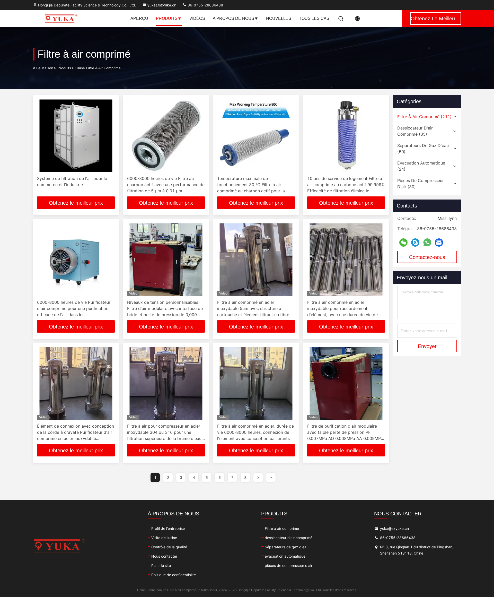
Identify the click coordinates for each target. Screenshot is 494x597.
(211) (424, 116)
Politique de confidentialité (173, 575)
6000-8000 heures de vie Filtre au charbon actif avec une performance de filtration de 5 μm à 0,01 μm (166, 184)
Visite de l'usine (164, 537)
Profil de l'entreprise (168, 528)
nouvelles (278, 18)
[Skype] (415, 243)
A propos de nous (233, 18)
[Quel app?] (427, 242)
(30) (420, 183)
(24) (421, 166)
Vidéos (197, 18)
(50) (423, 148)
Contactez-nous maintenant (427, 258)
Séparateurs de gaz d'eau (286, 547)
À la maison (43, 68)
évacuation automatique (285, 556)
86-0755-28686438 (205, 5)
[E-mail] (439, 243)
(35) (415, 131)
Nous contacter (164, 556)
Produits (167, 18)
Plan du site (161, 565)
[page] (258, 477)
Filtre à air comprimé (282, 528)
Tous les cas (314, 18)
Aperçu (139, 18)
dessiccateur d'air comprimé (288, 537)
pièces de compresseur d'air (288, 565)
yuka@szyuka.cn (161, 5)
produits (64, 68)
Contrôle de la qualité (169, 547)
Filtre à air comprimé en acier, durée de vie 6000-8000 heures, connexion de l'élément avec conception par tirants (255, 432)
